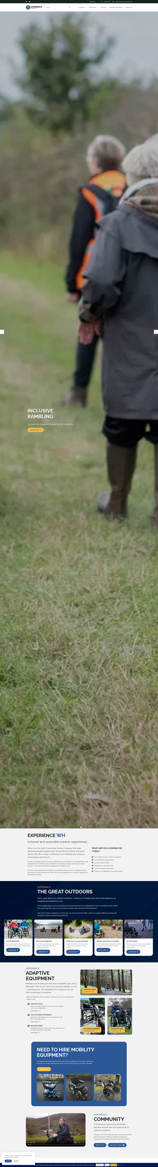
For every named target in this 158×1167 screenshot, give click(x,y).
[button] (2, 332)
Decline (16, 1161)
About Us (92, 1)
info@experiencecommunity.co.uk (123, 1)
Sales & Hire (92, 7)
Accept (8, 1161)
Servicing (103, 7)
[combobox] (56, 7)
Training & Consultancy (116, 7)
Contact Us (129, 7)
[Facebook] (26, 1)
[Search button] (69, 7)
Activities (82, 7)
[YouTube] (29, 1)
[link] (79, 419)
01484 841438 (107, 1)
